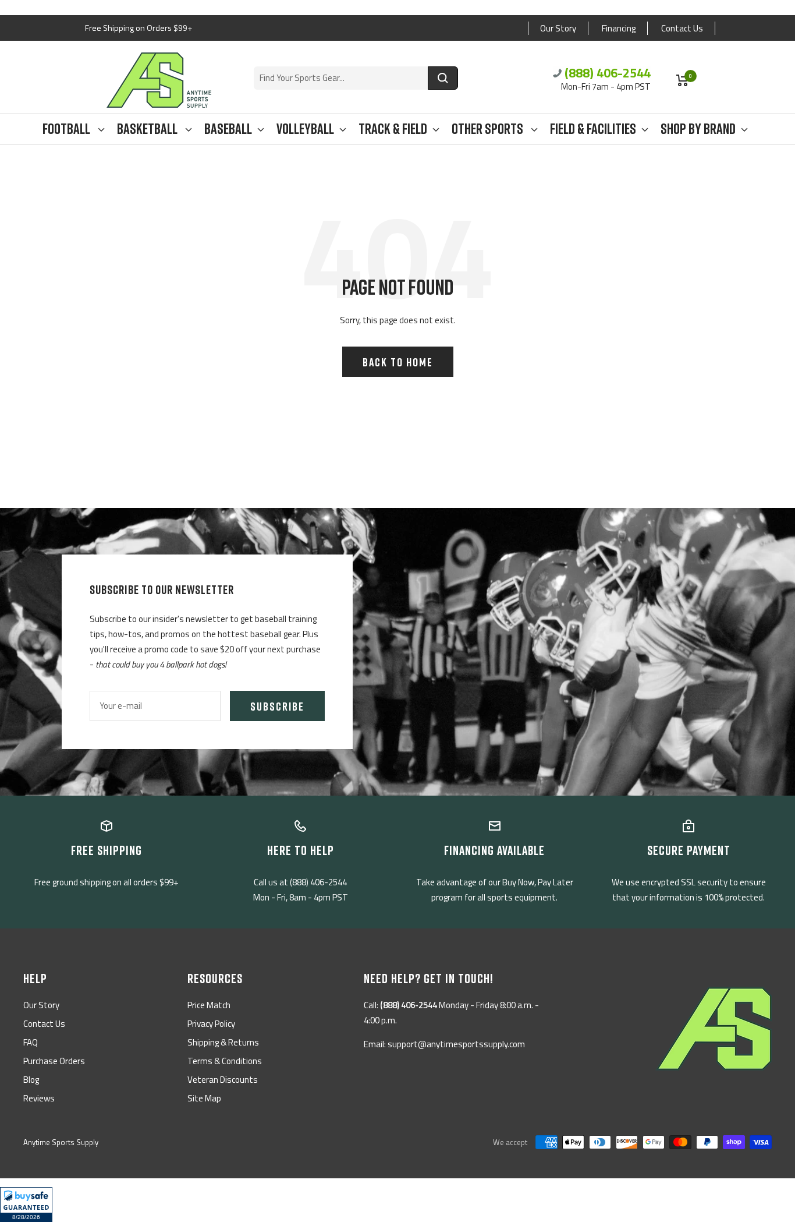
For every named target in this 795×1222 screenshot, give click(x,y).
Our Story (558, 28)
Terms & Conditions (224, 1061)
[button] (26, 1204)
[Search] (443, 78)
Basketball (148, 129)
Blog (31, 1079)
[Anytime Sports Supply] (159, 80)
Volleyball (305, 129)
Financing (619, 28)
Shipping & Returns (223, 1042)
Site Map (204, 1098)
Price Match (208, 1005)
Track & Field (393, 129)
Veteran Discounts (222, 1079)
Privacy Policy (211, 1023)
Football (67, 129)
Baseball (228, 129)
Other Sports (489, 129)
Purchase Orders (54, 1061)
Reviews (39, 1098)
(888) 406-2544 (608, 72)
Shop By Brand (698, 129)
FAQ (30, 1042)
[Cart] (682, 80)
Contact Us (682, 28)
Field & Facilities (593, 129)
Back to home (398, 362)
